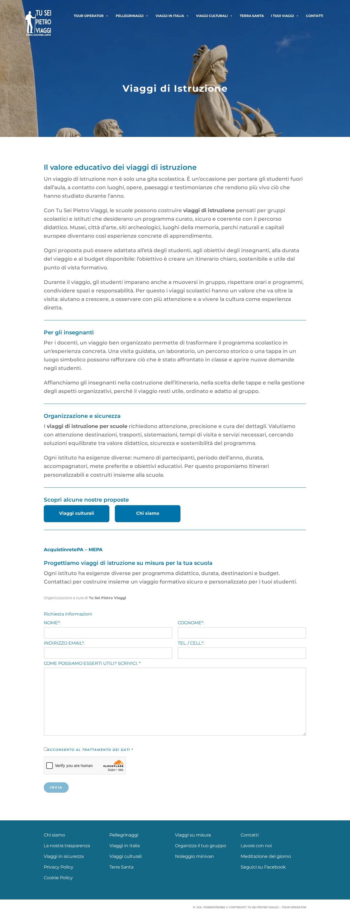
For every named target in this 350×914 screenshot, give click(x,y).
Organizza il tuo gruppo (200, 845)
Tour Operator (89, 16)
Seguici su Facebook (263, 867)
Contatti (314, 16)
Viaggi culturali (212, 16)
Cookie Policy (58, 877)
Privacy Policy (58, 867)
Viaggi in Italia (170, 16)
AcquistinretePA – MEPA (73, 549)
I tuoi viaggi (282, 16)
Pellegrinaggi (130, 16)
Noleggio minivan (194, 856)
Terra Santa (252, 16)
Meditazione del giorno (266, 856)
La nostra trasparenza (67, 845)
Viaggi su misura (193, 835)
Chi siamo (147, 513)
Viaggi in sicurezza (64, 856)
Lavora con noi (256, 845)
